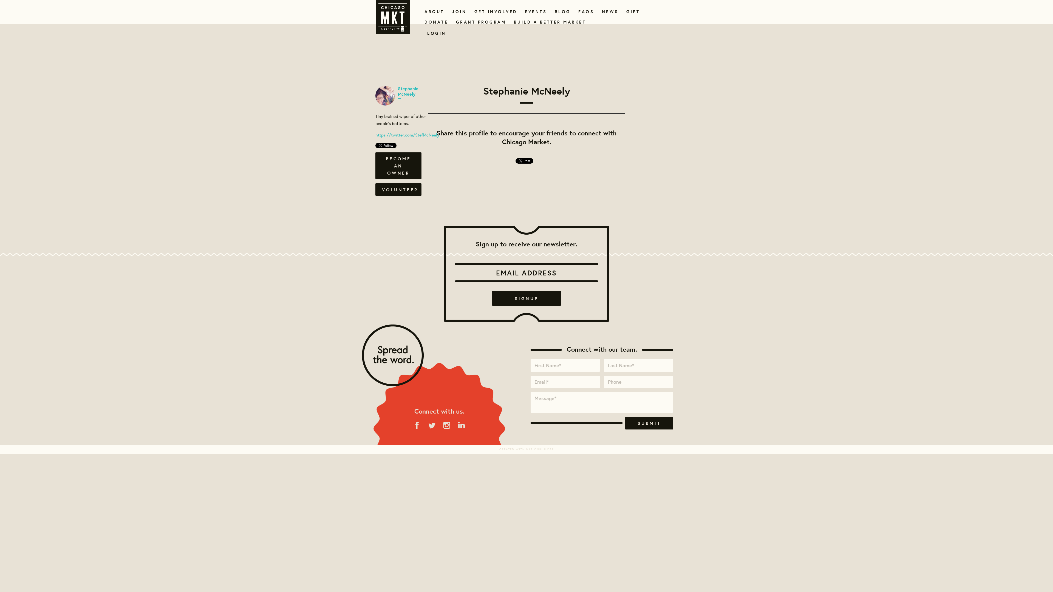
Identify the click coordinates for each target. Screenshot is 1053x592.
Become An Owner (398, 166)
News (609, 12)
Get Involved (493, 12)
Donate (435, 22)
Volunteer (400, 190)
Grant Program (479, 22)
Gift (632, 12)
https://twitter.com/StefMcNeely (407, 135)
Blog (562, 12)
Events (535, 12)
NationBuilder (540, 449)
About (433, 12)
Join (458, 12)
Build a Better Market (547, 22)
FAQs (585, 12)
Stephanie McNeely (408, 91)
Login (436, 33)
